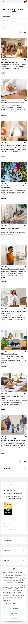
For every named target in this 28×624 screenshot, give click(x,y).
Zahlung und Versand (10, 530)
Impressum (5, 603)
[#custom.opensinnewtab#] (8, 509)
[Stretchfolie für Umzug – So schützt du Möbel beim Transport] (14, 297)
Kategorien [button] (6, 468)
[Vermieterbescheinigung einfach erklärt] (14, 89)
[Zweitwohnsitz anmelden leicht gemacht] (14, 255)
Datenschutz (13, 603)
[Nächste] (25, 32)
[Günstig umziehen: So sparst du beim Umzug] (14, 131)
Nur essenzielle (14, 618)
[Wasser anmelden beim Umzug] (14, 214)
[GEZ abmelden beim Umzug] (14, 340)
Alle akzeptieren (14, 608)
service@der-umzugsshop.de (14, 493)
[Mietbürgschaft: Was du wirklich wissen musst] (14, 382)
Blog (5, 521)
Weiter (3, 73)
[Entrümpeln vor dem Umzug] (14, 48)
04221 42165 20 (10, 490)
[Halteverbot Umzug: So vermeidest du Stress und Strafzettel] (14, 172)
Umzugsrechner (8, 527)
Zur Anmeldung (14, 319)
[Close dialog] (25, 303)
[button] (21, 1)
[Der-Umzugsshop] (3, 1)
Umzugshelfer (7, 524)
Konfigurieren (14, 613)
